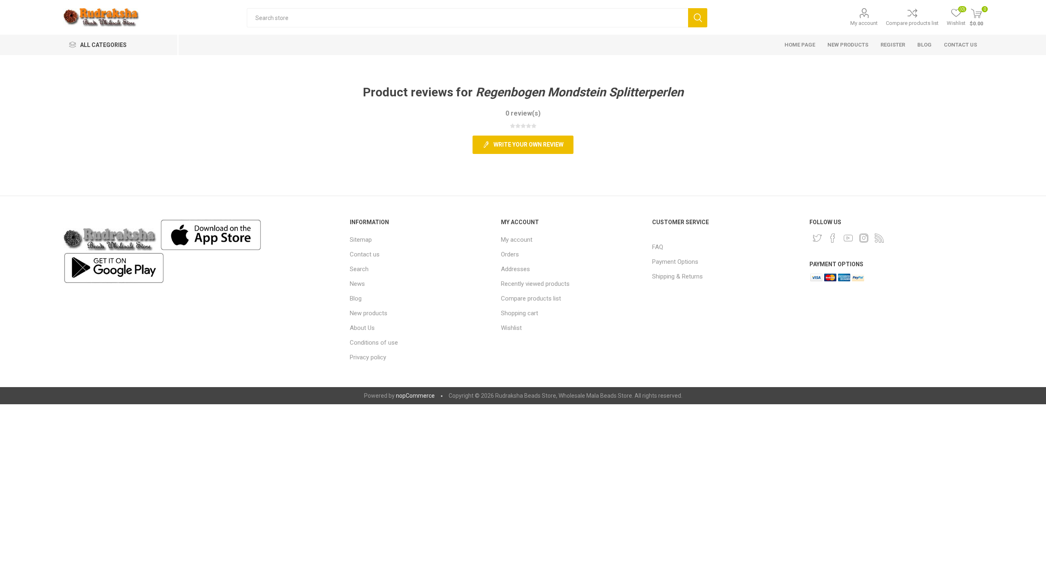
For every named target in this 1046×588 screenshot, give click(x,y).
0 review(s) (523, 113)
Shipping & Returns (677, 276)
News (357, 283)
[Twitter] (817, 238)
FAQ (657, 247)
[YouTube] (848, 238)
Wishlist (511, 328)
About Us (362, 328)
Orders (510, 254)
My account (864, 23)
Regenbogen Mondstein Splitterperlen (580, 92)
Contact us (365, 254)
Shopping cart (519, 313)
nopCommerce (415, 395)
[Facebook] (832, 238)
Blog (356, 298)
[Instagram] (863, 238)
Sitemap (361, 239)
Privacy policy (368, 357)
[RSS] (879, 238)
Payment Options (675, 261)
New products (368, 313)
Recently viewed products (535, 283)
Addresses (515, 269)
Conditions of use (374, 342)
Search (697, 17)
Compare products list (912, 23)
